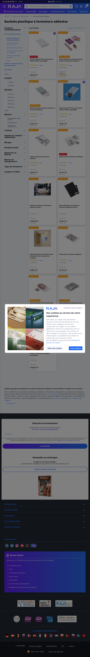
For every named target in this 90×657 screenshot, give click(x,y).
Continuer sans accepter (73, 308)
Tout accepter (75, 348)
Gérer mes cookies (55, 348)
